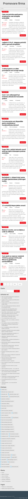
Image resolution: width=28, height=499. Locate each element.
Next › (15, 284)
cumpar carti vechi (5, 452)
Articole (20, 497)
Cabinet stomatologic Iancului (7, 401)
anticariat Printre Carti (14, 396)
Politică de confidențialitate (7, 486)
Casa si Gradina (13, 233)
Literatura (11, 100)
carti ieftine (15, 412)
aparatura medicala (5, 398)
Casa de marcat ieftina (6, 417)
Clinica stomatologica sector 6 (7, 429)
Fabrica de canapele (5, 457)
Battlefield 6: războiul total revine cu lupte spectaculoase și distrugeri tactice (14, 179)
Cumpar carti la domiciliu (6, 447)
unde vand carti (15, 466)
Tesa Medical (4, 461)
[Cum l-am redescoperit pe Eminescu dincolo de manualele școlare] (5, 105)
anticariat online (4, 396)
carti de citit (3, 408)
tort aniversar (11, 461)
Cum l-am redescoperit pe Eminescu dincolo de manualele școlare (12, 97)
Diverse (11, 183)
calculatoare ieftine (5, 403)
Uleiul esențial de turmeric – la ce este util (10, 368)
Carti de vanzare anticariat (6, 410)
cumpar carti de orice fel (6, 443)
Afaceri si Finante (5, 474)
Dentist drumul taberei (6, 454)
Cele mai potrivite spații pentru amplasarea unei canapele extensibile (12, 16)
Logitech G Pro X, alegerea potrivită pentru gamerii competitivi (14, 43)
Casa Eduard (15, 417)
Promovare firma (14, 3)
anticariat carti (4, 394)
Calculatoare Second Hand (7, 405)
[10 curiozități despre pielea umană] (5, 212)
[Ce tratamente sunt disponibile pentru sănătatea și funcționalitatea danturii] (5, 131)
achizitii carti (3, 389)
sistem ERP (14, 457)
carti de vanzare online (6, 412)
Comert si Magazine (6, 477)
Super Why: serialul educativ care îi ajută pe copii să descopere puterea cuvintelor (14, 151)
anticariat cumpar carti (13, 394)
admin (6, 46)
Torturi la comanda (5, 464)
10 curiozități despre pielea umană (13, 205)
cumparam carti (4, 436)
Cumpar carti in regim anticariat (7, 445)
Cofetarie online (4, 433)
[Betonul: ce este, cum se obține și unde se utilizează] (5, 238)
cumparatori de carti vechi (6, 440)
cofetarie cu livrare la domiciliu (7, 431)
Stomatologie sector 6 (12, 459)
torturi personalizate (5, 466)
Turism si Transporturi (6, 481)
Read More (23, 35)
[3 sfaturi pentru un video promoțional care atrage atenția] (5, 77)
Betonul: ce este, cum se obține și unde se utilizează (13, 231)
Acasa (3, 472)
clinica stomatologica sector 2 (7, 426)
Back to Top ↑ (25, 497)
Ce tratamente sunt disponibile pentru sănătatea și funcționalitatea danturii (12, 123)
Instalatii (11, 263)
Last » (20, 284)
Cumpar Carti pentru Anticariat (7, 450)
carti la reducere (4, 415)
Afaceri (11, 72)
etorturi (14, 454)
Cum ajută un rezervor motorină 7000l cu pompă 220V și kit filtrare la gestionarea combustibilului (13, 259)
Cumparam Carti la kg (14, 436)
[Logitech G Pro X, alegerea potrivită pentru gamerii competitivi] (5, 51)
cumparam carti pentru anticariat (8, 438)
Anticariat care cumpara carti (7, 391)
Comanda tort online (14, 433)
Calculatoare (12, 46)
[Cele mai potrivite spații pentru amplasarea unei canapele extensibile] (5, 24)
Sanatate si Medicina (6, 479)
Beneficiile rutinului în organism (8, 360)
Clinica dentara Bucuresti (6, 422)
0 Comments (19, 46)
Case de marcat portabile (6, 419)
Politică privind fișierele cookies (8, 488)
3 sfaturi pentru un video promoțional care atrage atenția (13, 69)
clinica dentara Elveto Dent (6, 424)
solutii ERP (3, 459)
